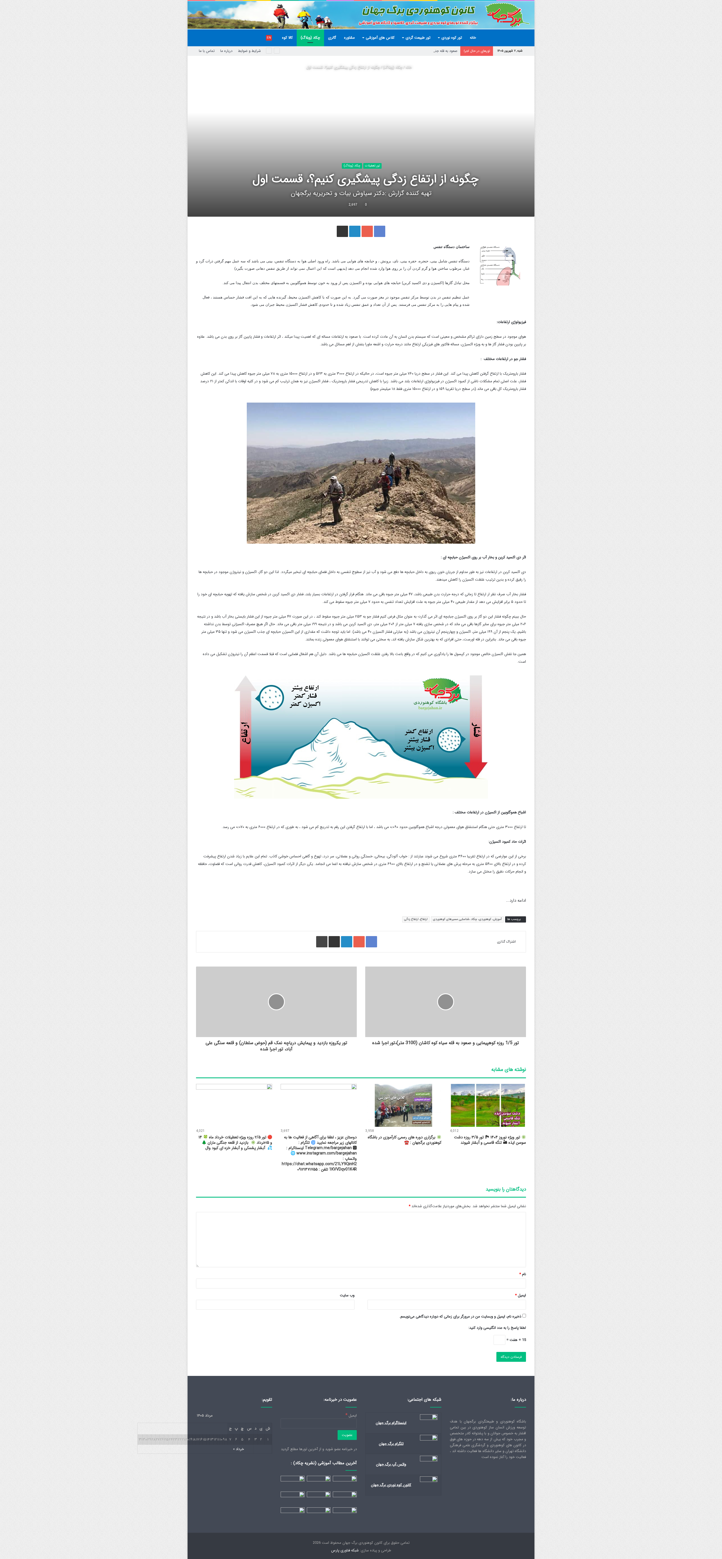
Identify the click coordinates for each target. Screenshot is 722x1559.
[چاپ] (321, 941)
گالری (332, 38)
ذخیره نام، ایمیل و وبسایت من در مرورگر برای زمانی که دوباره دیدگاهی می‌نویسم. (460, 1316)
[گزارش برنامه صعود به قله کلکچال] (319, 1514)
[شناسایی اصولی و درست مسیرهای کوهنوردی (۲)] (293, 1498)
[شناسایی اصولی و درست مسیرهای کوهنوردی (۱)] (293, 1514)
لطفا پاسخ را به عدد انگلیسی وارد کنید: (497, 1328)
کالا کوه (287, 38)
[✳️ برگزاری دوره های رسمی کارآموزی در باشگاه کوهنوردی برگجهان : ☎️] (403, 1105)
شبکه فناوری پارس (345, 1550)
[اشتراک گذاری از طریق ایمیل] (342, 231)
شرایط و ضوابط (249, 51)
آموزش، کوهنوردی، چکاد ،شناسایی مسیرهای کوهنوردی (467, 919)
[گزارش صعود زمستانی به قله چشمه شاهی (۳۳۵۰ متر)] (293, 1482)
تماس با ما (207, 51)
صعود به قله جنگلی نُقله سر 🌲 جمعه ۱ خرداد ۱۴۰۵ (420, 51)
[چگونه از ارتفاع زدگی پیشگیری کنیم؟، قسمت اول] (345, 1498)
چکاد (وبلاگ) (310, 38)
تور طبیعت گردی (418, 38)
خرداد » (238, 1449)
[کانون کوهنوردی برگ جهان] (361, 15)
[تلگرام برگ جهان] (428, 1439)
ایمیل (520, 1295)
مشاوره (349, 38)
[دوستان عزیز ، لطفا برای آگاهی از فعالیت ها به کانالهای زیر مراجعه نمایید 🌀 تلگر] (319, 1105)
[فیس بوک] (379, 231)
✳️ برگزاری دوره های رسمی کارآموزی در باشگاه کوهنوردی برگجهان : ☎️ (404, 1140)
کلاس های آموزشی (380, 38)
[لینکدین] (354, 231)
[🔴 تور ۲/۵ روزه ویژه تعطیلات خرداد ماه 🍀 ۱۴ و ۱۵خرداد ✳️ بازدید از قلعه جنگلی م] (234, 1105)
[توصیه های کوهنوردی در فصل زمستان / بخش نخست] (345, 1482)
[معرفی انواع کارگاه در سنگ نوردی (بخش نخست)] (345, 1514)
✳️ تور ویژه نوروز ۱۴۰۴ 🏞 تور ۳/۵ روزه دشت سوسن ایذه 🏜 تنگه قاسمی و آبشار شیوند (490, 1140)
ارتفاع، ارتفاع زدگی (416, 919)
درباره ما (226, 51)
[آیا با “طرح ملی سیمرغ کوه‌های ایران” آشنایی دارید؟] (319, 1482)
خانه (473, 38)
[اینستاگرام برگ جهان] (428, 1419)
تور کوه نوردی (451, 38)
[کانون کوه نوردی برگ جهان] (428, 1481)
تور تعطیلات (372, 165)
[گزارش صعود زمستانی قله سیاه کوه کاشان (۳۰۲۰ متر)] (319, 1498)
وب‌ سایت (347, 1295)
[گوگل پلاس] (367, 231)
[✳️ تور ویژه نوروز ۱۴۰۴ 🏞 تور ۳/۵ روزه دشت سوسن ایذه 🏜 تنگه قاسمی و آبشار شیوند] (488, 1105)
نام (522, 1274)
